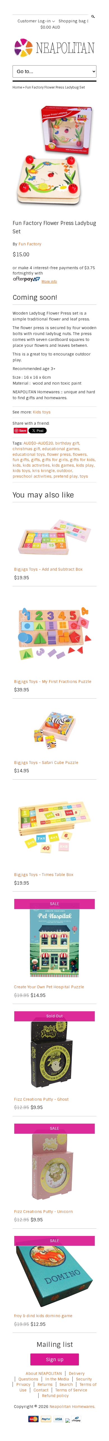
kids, (17, 465)
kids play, (85, 465)
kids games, (63, 465)
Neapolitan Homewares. (72, 1406)
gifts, (36, 459)
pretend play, (66, 476)
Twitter (49, 8)
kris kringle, (44, 470)
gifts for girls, (55, 459)
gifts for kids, (83, 459)
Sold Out (54, 1016)
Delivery (77, 1373)
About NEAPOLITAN (44, 1373)
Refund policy (55, 1395)
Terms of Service (71, 1390)
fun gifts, (21, 459)
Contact (41, 1390)
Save (22, 430)
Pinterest (59, 8)
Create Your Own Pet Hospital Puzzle (49, 986)
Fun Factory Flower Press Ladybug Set (55, 87)
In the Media (57, 1379)
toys (84, 476)
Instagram (68, 8)
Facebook (40, 8)
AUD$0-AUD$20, (38, 443)
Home (17, 87)
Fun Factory (29, 244)
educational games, (61, 448)
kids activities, (37, 465)
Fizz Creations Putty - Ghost (41, 1099)
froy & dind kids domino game (43, 1315)
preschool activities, (32, 476)
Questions (28, 1379)
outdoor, (65, 470)
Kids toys (42, 412)
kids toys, (22, 470)
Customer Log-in (34, 21)
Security (84, 1379)
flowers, (80, 454)
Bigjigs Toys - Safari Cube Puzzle (46, 762)
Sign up (54, 1359)
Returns (45, 1384)
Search (92, 16)
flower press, (59, 454)
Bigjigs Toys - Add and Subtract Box (48, 569)
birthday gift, (67, 443)
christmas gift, (27, 448)
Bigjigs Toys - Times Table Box (43, 874)
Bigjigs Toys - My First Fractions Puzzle (52, 681)
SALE (54, 903)
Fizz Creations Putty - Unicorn (43, 1211)
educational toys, (29, 454)
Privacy (24, 1384)
